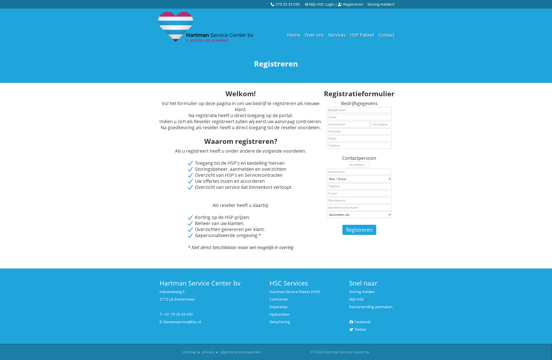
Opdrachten (280, 314)
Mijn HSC (356, 299)
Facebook (362, 321)
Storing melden (362, 291)
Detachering (280, 321)
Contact (386, 35)
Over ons (314, 35)
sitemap (189, 351)
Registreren (359, 230)
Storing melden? (381, 4)
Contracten (279, 299)
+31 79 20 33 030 (178, 314)
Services (337, 35)
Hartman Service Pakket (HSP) (295, 291)
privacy (208, 351)
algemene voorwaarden (241, 351)
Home (293, 35)
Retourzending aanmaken (370, 306)
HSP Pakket (362, 35)
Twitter (360, 329)
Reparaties (279, 306)
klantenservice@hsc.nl (182, 321)
